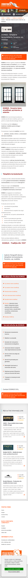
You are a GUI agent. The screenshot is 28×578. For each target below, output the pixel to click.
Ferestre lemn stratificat (11, 291)
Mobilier (7, 303)
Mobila (8, 18)
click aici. (12, 58)
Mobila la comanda (17, 18)
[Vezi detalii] (24, 437)
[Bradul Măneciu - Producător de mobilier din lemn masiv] (8, 476)
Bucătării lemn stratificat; (11, 299)
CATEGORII (7, 14)
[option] (14, 10)
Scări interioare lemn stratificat (12, 295)
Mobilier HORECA (9, 317)
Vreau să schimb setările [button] (14, 571)
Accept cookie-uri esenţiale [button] (14, 569)
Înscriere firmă (20, 14)
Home (2, 18)
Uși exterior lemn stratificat (12, 287)
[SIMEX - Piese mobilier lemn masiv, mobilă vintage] (8, 418)
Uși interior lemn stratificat (11, 283)
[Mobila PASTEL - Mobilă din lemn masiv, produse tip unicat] (8, 447)
